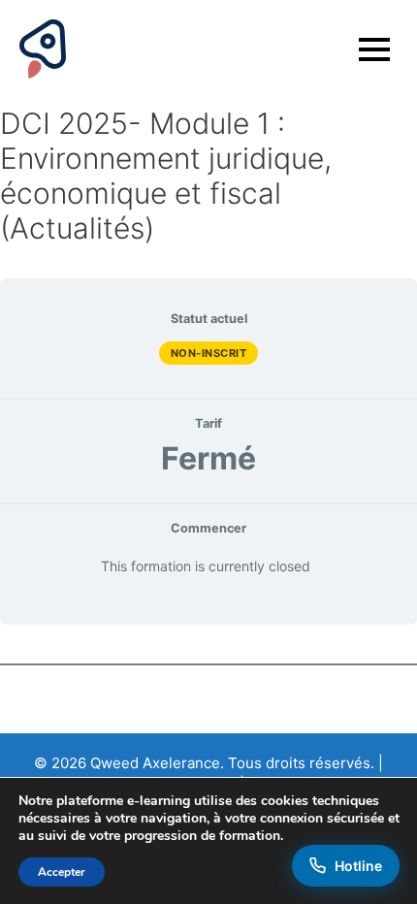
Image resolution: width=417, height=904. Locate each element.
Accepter (61, 872)
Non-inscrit (209, 353)
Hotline (358, 865)
